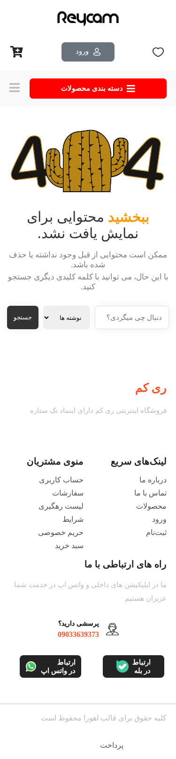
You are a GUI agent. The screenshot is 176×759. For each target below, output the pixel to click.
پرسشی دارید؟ (78, 623)
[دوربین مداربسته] (88, 18)
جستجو (23, 317)
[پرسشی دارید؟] (112, 629)
